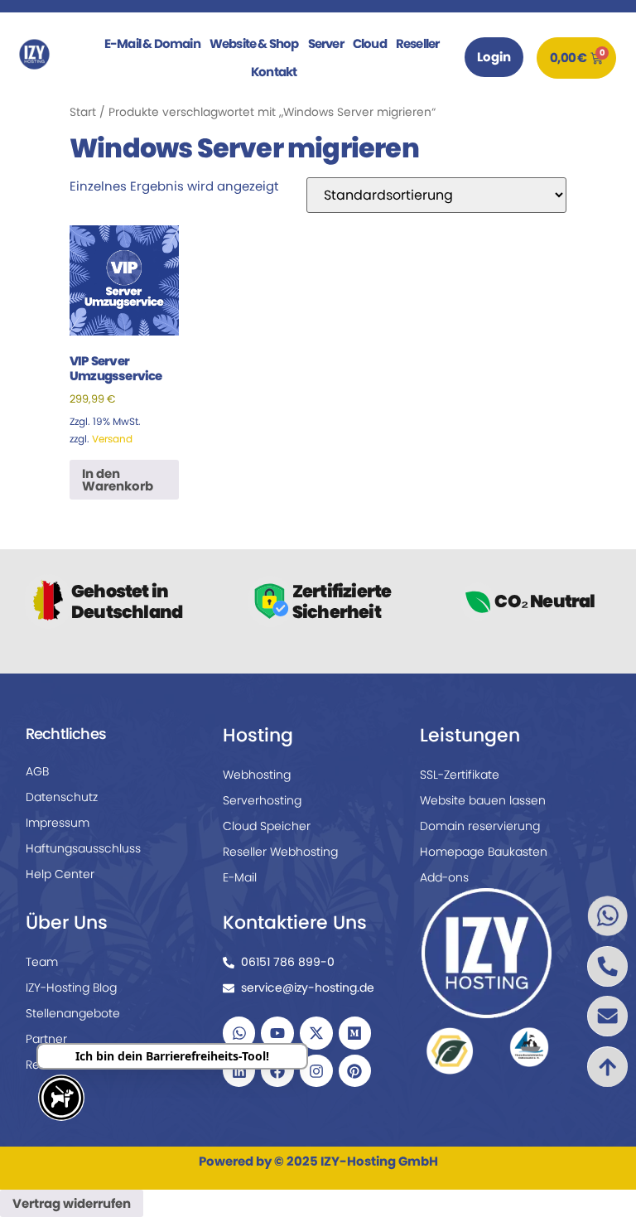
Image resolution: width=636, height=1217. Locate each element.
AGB (37, 771)
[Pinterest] (355, 1071)
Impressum (57, 822)
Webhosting (257, 774)
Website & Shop (254, 43)
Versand (112, 439)
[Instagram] (316, 1071)
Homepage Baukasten (483, 851)
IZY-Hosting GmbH (379, 1161)
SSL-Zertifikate (459, 774)
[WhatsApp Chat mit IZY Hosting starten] (607, 916)
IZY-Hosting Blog (71, 987)
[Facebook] (277, 1071)
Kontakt (273, 71)
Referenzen (58, 1064)
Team (42, 962)
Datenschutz (62, 797)
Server (326, 43)
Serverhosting (262, 800)
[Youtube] (277, 1033)
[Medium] (355, 1033)
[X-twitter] (316, 1033)
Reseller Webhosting (280, 851)
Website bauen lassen (483, 800)
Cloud (370, 43)
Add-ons (444, 877)
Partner (46, 1039)
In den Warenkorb (117, 480)
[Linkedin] (239, 1071)
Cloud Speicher (267, 826)
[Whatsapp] (239, 1033)
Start (83, 112)
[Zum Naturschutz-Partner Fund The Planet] (450, 1050)
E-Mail (240, 877)
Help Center (60, 874)
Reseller (418, 43)
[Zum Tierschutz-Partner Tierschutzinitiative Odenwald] (528, 1046)
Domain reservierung (480, 826)
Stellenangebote (73, 1013)
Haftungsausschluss (83, 848)
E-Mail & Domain (152, 43)
